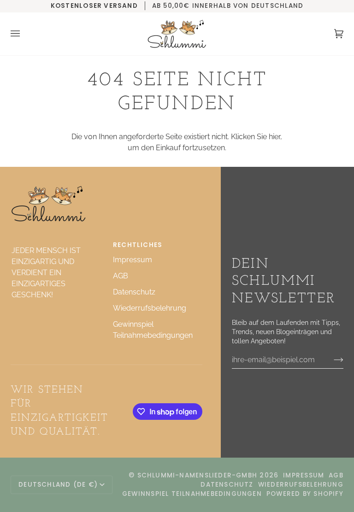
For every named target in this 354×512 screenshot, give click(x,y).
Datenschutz (134, 292)
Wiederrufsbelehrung (149, 308)
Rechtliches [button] (137, 245)
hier (274, 136)
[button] (56, 243)
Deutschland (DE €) (58, 484)
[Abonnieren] (331, 360)
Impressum (132, 259)
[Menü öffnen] (24, 33)
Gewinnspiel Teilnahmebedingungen (192, 493)
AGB (120, 275)
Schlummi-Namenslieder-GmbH (197, 475)
